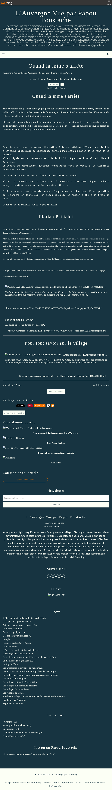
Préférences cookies (55, 786)
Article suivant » (101, 385)
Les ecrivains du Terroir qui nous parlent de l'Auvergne (29, 671)
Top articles (47, 783)
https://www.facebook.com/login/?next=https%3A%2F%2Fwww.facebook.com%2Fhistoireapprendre (57, 330)
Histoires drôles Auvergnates (17, 643)
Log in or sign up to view (19, 319)
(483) (23, 732)
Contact (56, 783)
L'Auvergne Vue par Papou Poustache (56, 16)
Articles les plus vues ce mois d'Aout (20, 625)
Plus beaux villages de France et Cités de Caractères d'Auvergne (34, 696)
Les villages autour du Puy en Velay (20, 682)
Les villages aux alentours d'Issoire (20, 685)
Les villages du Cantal (13, 693)
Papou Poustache (52, 557)
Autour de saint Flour (13, 628)
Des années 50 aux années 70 (17, 635)
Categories (44, 73)
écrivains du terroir (38, 79)
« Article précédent (12, 385)
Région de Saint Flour (13, 703)
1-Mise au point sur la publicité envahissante (24, 618)
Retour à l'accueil (56, 391)
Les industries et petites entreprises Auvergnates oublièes (30, 675)
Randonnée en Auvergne (14, 700)
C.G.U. (78, 783)
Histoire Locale (76, 79)
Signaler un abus (67, 783)
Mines (66, 79)
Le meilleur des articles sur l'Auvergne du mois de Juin (29, 657)
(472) (14, 736)
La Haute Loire (10, 646)
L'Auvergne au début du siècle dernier (21, 650)
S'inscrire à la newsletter (14, 413)
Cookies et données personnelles (94, 783)
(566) (17, 725)
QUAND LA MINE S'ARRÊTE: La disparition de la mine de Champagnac (93, 286)
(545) (11, 729)
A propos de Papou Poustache (17, 621)
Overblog (72, 774)
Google (6, 639)
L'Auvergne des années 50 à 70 (18, 653)
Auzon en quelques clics (14, 632)
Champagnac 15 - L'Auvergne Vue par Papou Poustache (85, 354)
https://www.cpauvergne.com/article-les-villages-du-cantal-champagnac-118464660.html (62, 376)
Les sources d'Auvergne (14, 678)
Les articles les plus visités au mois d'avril (23, 668)
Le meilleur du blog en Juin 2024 (19, 660)
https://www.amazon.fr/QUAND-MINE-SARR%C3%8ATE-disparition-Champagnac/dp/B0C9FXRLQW (56, 308)
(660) (10, 721)
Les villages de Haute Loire (16, 689)
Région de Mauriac (55, 79)
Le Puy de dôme (10, 664)
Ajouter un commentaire (25, 480)
